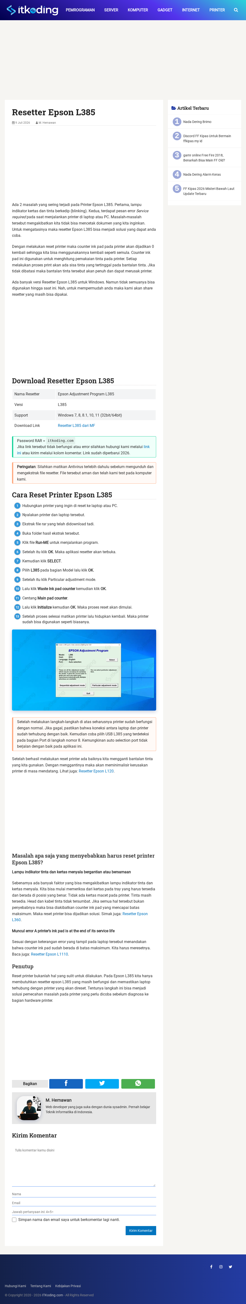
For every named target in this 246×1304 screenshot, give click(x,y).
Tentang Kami (40, 1286)
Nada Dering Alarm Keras (202, 174)
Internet (191, 10)
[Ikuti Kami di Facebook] (211, 1267)
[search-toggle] (236, 10)
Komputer (138, 10)
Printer (217, 10)
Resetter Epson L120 (96, 771)
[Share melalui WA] (138, 1084)
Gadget (165, 10)
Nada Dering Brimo (197, 122)
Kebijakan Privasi (68, 1286)
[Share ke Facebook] (66, 1084)
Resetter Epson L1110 (49, 954)
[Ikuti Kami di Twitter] (230, 1267)
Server (111, 10)
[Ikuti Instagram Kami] (221, 1267)
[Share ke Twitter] (102, 1084)
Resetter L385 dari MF (76, 425)
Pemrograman (80, 10)
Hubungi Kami (15, 1286)
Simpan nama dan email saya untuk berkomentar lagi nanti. (69, 1219)
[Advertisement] (123, 64)
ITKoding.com (52, 1295)
